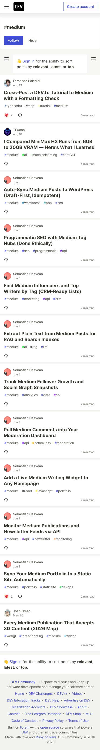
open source (49, 727)
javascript (44, 491)
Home (19, 693)
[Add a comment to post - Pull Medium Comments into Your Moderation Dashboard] (7, 452)
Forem (24, 727)
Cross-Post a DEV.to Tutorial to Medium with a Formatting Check (48, 95)
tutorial (44, 106)
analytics (30, 395)
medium (61, 106)
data (45, 395)
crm (57, 299)
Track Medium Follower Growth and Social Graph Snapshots (44, 384)
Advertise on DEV (77, 700)
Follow (13, 40)
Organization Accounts (28, 707)
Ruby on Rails (46, 737)
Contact (14, 714)
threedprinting (31, 636)
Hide (32, 40)
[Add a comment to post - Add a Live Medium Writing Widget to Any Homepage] (7, 500)
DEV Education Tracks (23, 700)
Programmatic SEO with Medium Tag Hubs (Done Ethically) (45, 240)
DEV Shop (73, 714)
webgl (10, 636)
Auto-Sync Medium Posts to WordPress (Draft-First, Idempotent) (48, 192)
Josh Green (21, 611)
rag (33, 347)
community (41, 443)
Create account (80, 6)
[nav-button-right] (93, 59)
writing (70, 636)
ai (24, 155)
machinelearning (43, 155)
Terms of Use (78, 720)
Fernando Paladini (26, 81)
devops (66, 587)
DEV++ (62, 693)
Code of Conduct (25, 720)
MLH (89, 714)
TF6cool (19, 130)
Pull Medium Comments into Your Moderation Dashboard (41, 432)
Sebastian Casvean (28, 178)
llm (44, 347)
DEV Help (52, 700)
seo (59, 203)
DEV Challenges (41, 693)
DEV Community (23, 682)
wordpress (31, 203)
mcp (30, 106)
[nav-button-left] (6, 59)
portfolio (63, 491)
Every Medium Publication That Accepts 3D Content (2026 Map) (49, 625)
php (48, 203)
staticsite (48, 587)
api (63, 251)
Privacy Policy (53, 720)
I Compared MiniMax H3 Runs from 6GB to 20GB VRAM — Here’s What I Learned (49, 144)
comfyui (68, 155)
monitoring (63, 539)
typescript (13, 106)
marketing (31, 299)
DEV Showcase (61, 707)
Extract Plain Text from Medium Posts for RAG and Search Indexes (50, 336)
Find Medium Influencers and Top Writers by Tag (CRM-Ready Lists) (42, 288)
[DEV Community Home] (19, 6)
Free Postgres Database (42, 714)
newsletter (41, 539)
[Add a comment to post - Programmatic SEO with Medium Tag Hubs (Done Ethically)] (7, 259)
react (27, 491)
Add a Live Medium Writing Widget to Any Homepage (46, 480)
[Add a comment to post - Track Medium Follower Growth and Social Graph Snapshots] (7, 404)
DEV (25, 732)
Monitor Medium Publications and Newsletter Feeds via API (41, 528)
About (82, 707)
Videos (77, 693)
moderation (64, 443)
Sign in (28, 61)
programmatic (45, 251)
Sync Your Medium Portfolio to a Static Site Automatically (47, 576)
